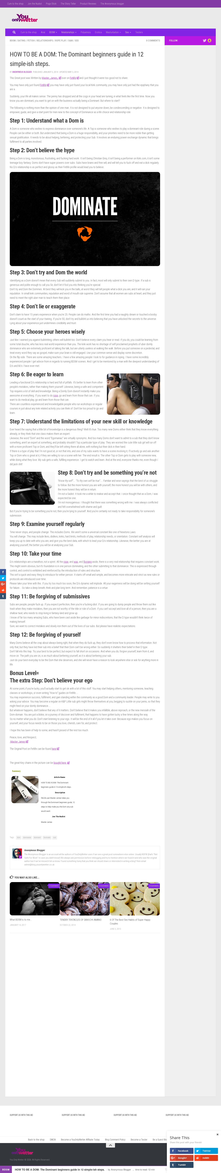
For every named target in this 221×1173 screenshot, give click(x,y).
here (54, 748)
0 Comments (153, 40)
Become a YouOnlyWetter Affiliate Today (80, 1139)
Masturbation (112, 32)
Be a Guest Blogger (162, 1139)
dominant (37, 837)
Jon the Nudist (35, 3)
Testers (139, 32)
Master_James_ (50, 78)
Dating (21, 40)
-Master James (17, 741)
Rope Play (60, 40)
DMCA (53, 1139)
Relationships (67, 32)
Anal (43, 32)
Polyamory (86, 32)
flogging (87, 561)
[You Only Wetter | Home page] (25, 18)
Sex (127, 32)
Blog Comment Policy (115, 1139)
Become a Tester (139, 1139)
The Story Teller (68, 3)
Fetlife (73, 78)
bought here (60, 762)
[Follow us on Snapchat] (209, 40)
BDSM (52, 32)
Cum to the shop (15, 3)
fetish (31, 40)
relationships (45, 40)
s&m (70, 40)
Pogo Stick (51, 3)
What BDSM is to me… (21, 919)
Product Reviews (88, 3)
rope (55, 395)
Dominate (47, 837)
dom (18, 837)
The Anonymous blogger (112, 3)
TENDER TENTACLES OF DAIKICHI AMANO (80, 919)
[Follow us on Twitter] (204, 40)
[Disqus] (85, 976)
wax (76, 561)
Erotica (98, 32)
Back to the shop (36, 1139)
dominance (27, 837)
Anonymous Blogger (22, 72)
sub (54, 837)
